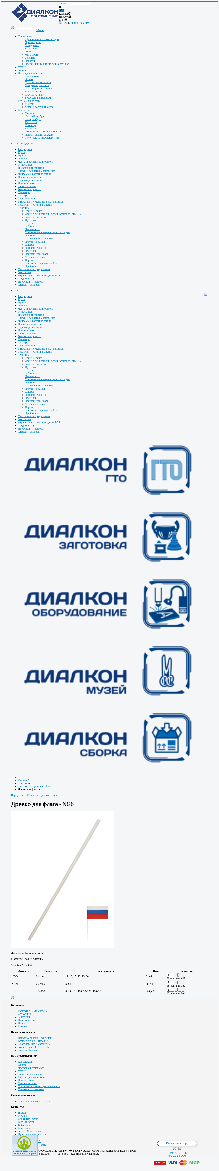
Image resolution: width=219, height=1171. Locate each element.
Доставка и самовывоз (31, 1067)
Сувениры (24, 192)
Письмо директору (177, 1143)
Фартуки (30, 260)
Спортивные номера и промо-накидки (47, 232)
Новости (23, 1023)
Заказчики (24, 1016)
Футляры (23, 195)
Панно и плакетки (28, 183)
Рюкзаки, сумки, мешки (39, 238)
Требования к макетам (31, 1089)
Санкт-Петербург (28, 1118)
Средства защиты (28, 278)
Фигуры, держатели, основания (36, 170)
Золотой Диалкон (28, 1050)
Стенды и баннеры (29, 284)
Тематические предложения (34, 269)
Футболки (31, 220)
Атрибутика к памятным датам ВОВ (39, 275)
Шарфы (29, 244)
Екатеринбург (26, 1121)
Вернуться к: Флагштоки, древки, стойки (35, 795)
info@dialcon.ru (177, 1155)
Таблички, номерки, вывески (35, 204)
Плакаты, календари (37, 253)
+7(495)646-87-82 (177, 1152)
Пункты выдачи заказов (32, 1134)
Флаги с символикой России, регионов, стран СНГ (54, 213)
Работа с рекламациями (31, 1077)
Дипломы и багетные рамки (34, 173)
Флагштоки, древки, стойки (41, 263)
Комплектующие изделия (33, 1040)
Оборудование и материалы (34, 1043)
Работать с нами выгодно (33, 1010)
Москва (22, 1115)
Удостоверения (26, 198)
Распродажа (25, 149)
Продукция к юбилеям (31, 281)
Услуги (22, 1070)
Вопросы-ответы (28, 1080)
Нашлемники (32, 229)
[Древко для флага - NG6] (62, 947)
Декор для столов (35, 257)
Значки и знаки (27, 186)
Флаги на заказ (33, 210)
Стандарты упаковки (30, 1074)
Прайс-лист (31, 266)
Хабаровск (24, 1124)
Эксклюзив (24, 272)
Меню (40, 30)
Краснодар (24, 1128)
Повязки (30, 235)
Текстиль (23, 207)
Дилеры (22, 1112)
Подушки (30, 250)
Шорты (29, 223)
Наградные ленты (35, 247)
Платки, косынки (35, 241)
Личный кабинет (79, 22)
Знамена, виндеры (35, 217)
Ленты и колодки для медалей (35, 161)
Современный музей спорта (34, 1101)
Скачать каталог (27, 1083)
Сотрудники (25, 1013)
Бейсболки (31, 226)
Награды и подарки (29, 177)
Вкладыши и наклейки (31, 167)
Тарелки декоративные (31, 180)
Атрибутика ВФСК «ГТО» (33, 1047)
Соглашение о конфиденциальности (39, 1086)
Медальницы (25, 164)
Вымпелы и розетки (29, 189)
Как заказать (25, 1061)
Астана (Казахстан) (29, 1131)
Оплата (22, 1064)
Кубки (21, 152)
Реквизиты (24, 1026)
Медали (22, 158)
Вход (65, 22)
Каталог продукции (22, 143)
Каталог (16, 290)
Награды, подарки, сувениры (35, 1037)
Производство (26, 1020)
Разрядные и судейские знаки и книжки (41, 201)
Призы (22, 155)
